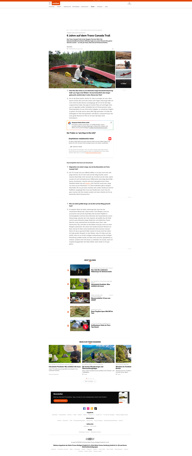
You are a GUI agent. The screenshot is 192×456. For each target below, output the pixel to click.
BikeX (71, 449)
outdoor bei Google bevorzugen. (98, 127)
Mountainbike (62, 414)
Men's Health (110, 449)
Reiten (85, 414)
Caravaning (77, 449)
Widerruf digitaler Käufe (122, 414)
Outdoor (126, 449)
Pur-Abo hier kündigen (108, 414)
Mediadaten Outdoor (84, 432)
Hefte (94, 0)
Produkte (98, 0)
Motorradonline (118, 449)
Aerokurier (53, 449)
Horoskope (99, 6)
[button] (82, 69)
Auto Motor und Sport (63, 449)
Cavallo (83, 449)
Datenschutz (90, 420)
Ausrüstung (51, 6)
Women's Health (98, 451)
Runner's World (88, 451)
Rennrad (69, 414)
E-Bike (74, 414)
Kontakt (59, 420)
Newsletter (55, 414)
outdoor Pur (99, 414)
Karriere (121, 420)
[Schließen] (111, 122)
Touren (92, 6)
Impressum (65, 420)
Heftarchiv (86, 426)
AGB (71, 420)
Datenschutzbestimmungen (93, 152)
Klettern (59, 6)
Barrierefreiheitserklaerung (110, 420)
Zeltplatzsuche (67, 6)
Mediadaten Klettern (96, 432)
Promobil (80, 451)
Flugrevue (89, 449)
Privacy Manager (98, 420)
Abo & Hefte (93, 426)
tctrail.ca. (88, 183)
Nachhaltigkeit (75, 6)
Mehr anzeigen (89, 381)
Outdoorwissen (84, 6)
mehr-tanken (102, 449)
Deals (106, 6)
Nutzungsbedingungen (79, 420)
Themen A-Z (91, 414)
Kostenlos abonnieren (61, 400)
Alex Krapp (69, 46)
